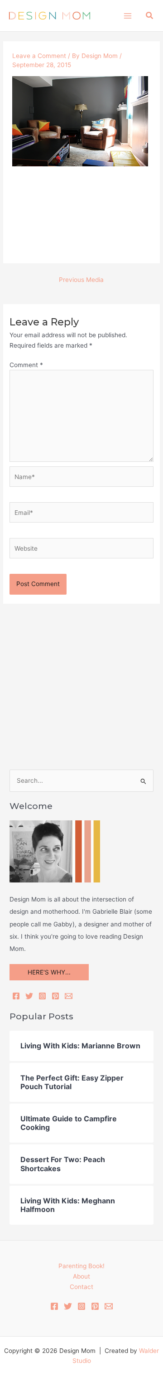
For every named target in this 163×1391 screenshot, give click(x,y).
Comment (26, 364)
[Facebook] (16, 996)
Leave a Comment (39, 55)
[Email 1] (109, 1306)
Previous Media (81, 279)
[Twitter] (29, 996)
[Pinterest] (55, 996)
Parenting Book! (81, 1266)
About (81, 1276)
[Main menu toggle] (127, 15)
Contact (81, 1286)
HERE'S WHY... (49, 972)
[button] (150, 15)
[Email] (68, 996)
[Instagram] (42, 996)
